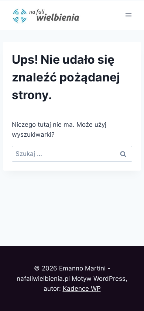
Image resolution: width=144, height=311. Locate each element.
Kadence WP (82, 288)
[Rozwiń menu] (128, 15)
